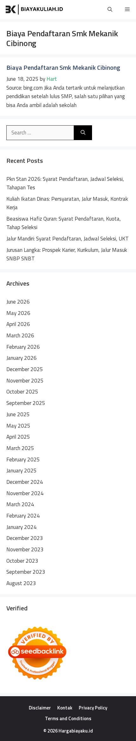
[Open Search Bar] (110, 9)
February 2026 (23, 347)
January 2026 (21, 358)
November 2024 (25, 493)
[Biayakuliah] (34, 9)
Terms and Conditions (68, 718)
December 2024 (24, 482)
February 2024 (23, 516)
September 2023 (25, 572)
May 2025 (18, 426)
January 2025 (21, 470)
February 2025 (23, 459)
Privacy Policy (93, 707)
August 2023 (21, 583)
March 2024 (20, 504)
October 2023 (22, 561)
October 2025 (22, 392)
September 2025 (25, 403)
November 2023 (25, 549)
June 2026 (18, 302)
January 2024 (21, 527)
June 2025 (18, 414)
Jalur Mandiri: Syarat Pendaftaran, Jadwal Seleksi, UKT (67, 238)
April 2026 (18, 324)
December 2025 (24, 369)
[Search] (83, 132)
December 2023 (24, 538)
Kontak (64, 707)
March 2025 (20, 448)
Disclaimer (40, 707)
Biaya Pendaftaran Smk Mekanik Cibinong (63, 67)
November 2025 (25, 380)
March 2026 (20, 335)
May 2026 (18, 313)
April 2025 (18, 437)
